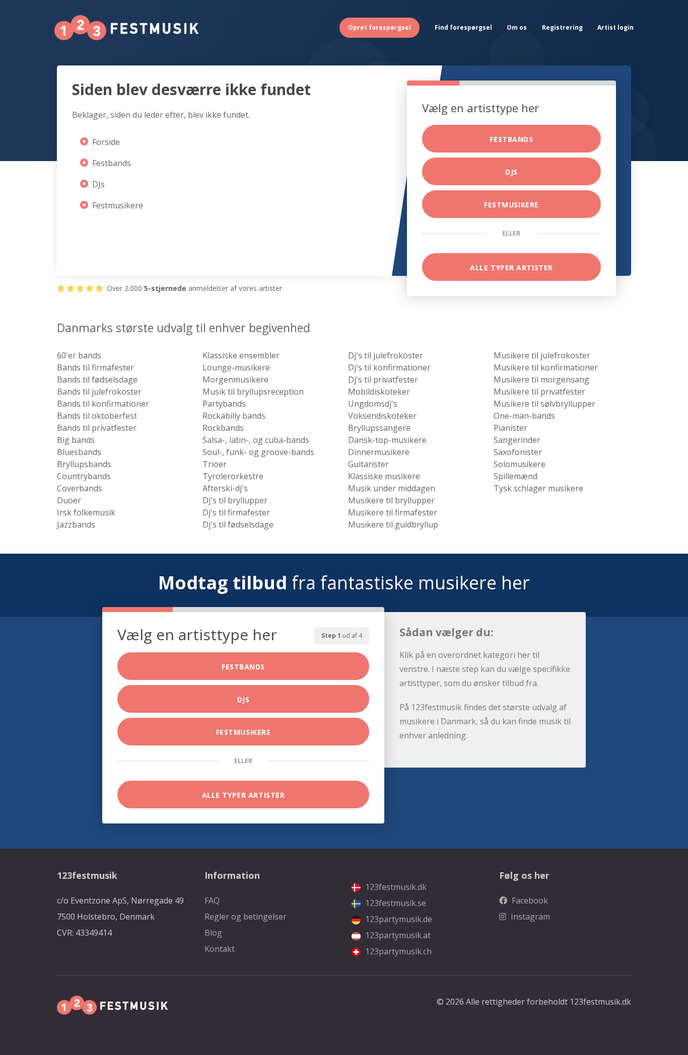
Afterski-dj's (225, 488)
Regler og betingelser (245, 916)
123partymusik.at (397, 935)
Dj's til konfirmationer (389, 367)
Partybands (224, 403)
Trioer (214, 464)
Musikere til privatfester (539, 391)
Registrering (562, 27)
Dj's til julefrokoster (385, 355)
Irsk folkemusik (86, 512)
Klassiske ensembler (241, 355)
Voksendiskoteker (382, 415)
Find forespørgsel (463, 27)
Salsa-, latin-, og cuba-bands (255, 439)
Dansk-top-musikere (387, 439)
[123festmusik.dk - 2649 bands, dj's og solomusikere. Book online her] (126, 27)
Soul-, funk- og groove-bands (258, 452)
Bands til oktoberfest (97, 415)
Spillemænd (515, 476)
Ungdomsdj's (372, 403)
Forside (106, 141)
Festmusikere (117, 205)
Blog (213, 932)
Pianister (510, 427)
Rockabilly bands (233, 415)
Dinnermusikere (378, 452)
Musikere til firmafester (392, 512)
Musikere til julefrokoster (542, 355)
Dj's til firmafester (236, 512)
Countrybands (84, 476)
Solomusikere (519, 464)
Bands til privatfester (96, 427)
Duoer (69, 500)
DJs (98, 184)
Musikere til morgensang (541, 379)
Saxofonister (518, 452)
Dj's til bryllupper (234, 500)
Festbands (111, 163)
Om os (517, 27)
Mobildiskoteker (379, 391)
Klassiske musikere (384, 476)
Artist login (615, 27)
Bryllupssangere (379, 427)
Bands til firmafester (95, 367)
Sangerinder (517, 439)
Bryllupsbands (84, 464)
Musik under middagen (391, 488)
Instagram (529, 916)
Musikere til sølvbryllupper (544, 403)
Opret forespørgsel (379, 27)
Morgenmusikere (235, 379)
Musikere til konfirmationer (546, 367)
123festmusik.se (394, 903)
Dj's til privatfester (383, 379)
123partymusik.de (397, 919)
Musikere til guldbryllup (393, 524)
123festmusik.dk (395, 886)
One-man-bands (524, 415)
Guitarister (368, 464)
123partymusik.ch (397, 951)
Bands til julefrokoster (99, 391)
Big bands (76, 439)
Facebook (529, 900)
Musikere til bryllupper (391, 500)
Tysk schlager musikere (538, 488)
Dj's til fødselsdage (237, 524)
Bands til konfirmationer (103, 403)
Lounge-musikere (236, 367)
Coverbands (79, 488)
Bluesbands (79, 452)
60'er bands (79, 355)
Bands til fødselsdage (97, 379)
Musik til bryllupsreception (253, 391)
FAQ (212, 900)
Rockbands (223, 427)
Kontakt (219, 948)
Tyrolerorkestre (232, 476)
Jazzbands (76, 524)
